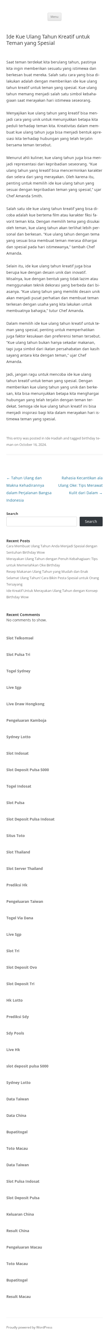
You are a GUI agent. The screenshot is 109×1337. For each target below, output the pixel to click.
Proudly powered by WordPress (29, 1327)
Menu (54, 17)
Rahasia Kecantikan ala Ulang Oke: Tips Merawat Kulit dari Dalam (80, 485)
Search (12, 513)
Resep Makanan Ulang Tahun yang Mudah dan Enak (47, 571)
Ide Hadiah (53, 438)
